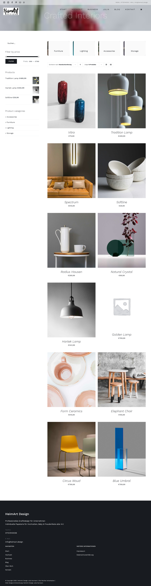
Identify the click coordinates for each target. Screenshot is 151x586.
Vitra (71, 132)
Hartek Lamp (71, 341)
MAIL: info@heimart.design (139, 2)
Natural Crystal (122, 272)
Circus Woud (71, 481)
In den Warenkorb (64, 101)
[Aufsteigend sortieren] (80, 64)
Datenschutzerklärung (85, 555)
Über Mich (9, 566)
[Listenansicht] (111, 64)
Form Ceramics (71, 411)
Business (8, 558)
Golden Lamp (121, 334)
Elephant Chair (121, 411)
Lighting (10, 128)
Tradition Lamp (121, 132)
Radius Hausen (71, 272)
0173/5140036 (11, 533)
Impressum (81, 551)
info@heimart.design (14, 542)
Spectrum (71, 202)
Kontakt (8, 570)
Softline (121, 202)
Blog (6, 562)
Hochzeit (8, 555)
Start (7, 551)
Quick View (81, 101)
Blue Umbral (122, 481)
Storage (10, 133)
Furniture (11, 122)
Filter (11, 61)
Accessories (12, 117)
